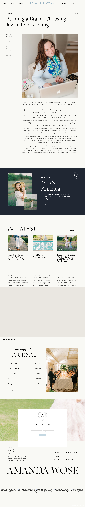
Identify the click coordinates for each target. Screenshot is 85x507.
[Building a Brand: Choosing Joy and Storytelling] (62, 370)
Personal (9, 13)
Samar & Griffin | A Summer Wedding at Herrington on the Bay (16, 257)
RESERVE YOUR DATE (43, 486)
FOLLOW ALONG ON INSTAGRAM (12, 486)
